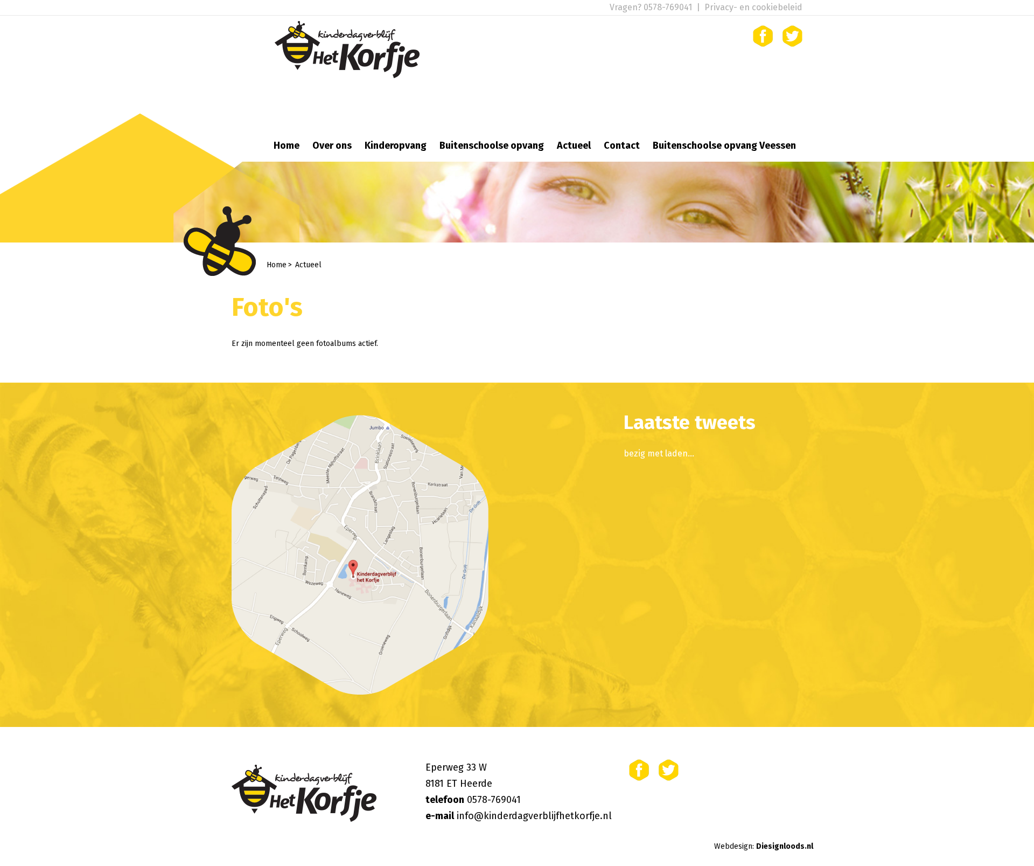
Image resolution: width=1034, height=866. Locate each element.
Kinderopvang (396, 145)
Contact (622, 145)
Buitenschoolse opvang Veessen (724, 145)
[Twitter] (792, 36)
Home (286, 145)
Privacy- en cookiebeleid (753, 7)
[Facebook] (763, 36)
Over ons (332, 145)
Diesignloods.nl (784, 846)
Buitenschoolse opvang (491, 145)
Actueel (574, 145)
